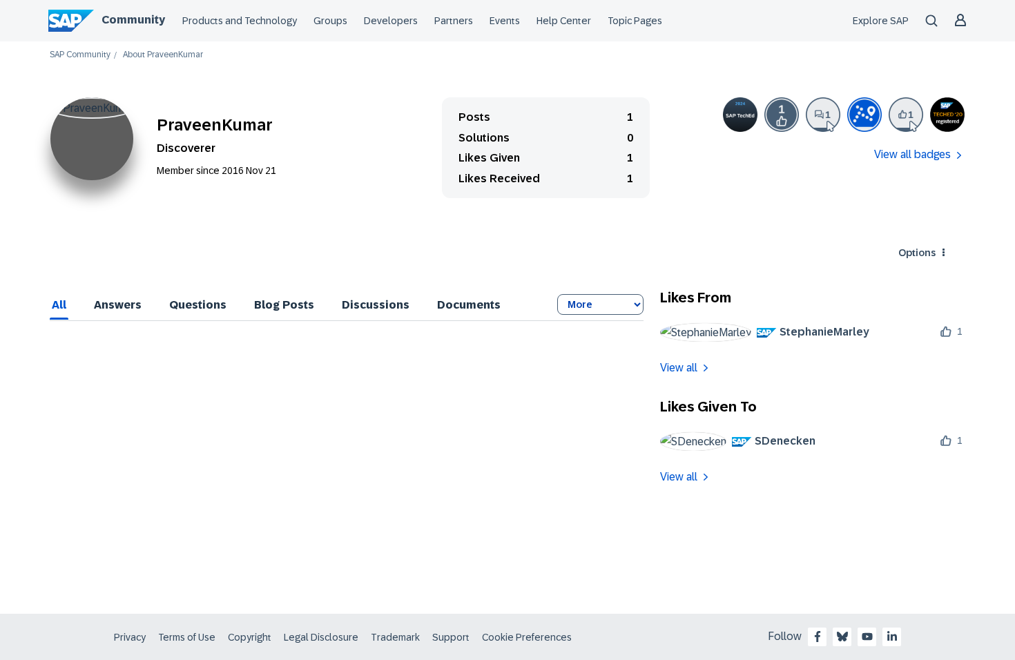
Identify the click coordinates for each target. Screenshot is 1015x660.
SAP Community (80, 54)
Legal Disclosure (321, 637)
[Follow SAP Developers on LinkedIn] (892, 636)
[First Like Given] (906, 114)
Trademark (395, 637)
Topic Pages (635, 20)
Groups (330, 20)
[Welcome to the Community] (864, 114)
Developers (391, 20)
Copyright (249, 637)
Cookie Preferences (527, 637)
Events (505, 20)
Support (451, 637)
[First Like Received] (781, 114)
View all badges (912, 154)
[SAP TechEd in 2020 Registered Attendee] (947, 114)
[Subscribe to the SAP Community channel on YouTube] (867, 636)
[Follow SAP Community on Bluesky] (842, 636)
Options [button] (917, 252)
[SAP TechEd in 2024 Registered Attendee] (740, 114)
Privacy (130, 637)
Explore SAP (881, 20)
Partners (453, 20)
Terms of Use (186, 637)
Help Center (563, 20)
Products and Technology (239, 20)
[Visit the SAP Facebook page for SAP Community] (817, 636)
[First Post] (823, 114)
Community (133, 20)
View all (678, 367)
